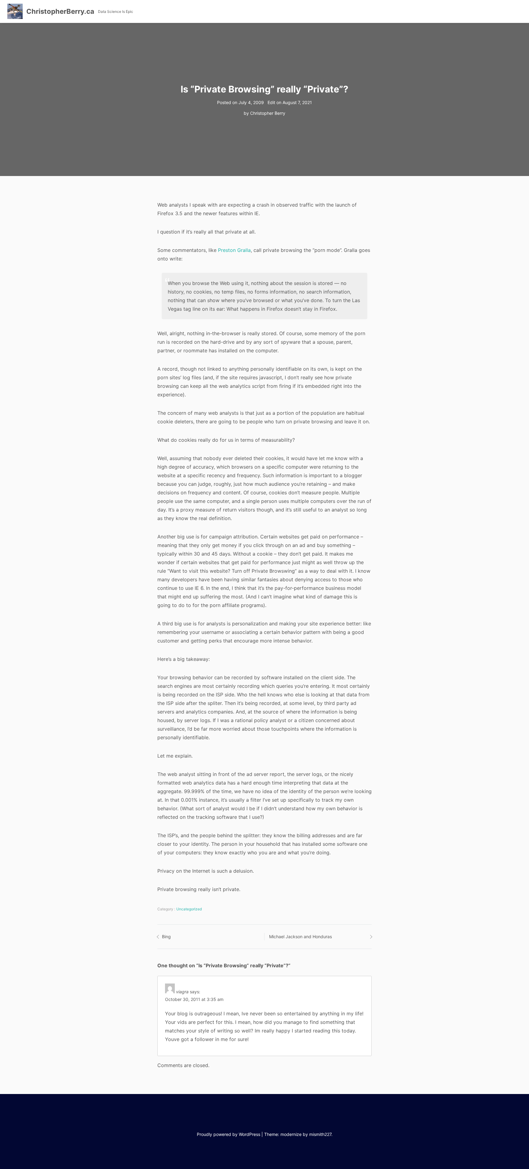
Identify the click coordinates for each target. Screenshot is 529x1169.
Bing (166, 936)
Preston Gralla (234, 250)
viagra (182, 991)
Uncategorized (189, 909)
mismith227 (320, 1134)
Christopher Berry (267, 113)
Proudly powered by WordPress (228, 1134)
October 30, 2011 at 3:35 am (194, 999)
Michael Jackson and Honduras (300, 936)
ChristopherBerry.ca (60, 11)
